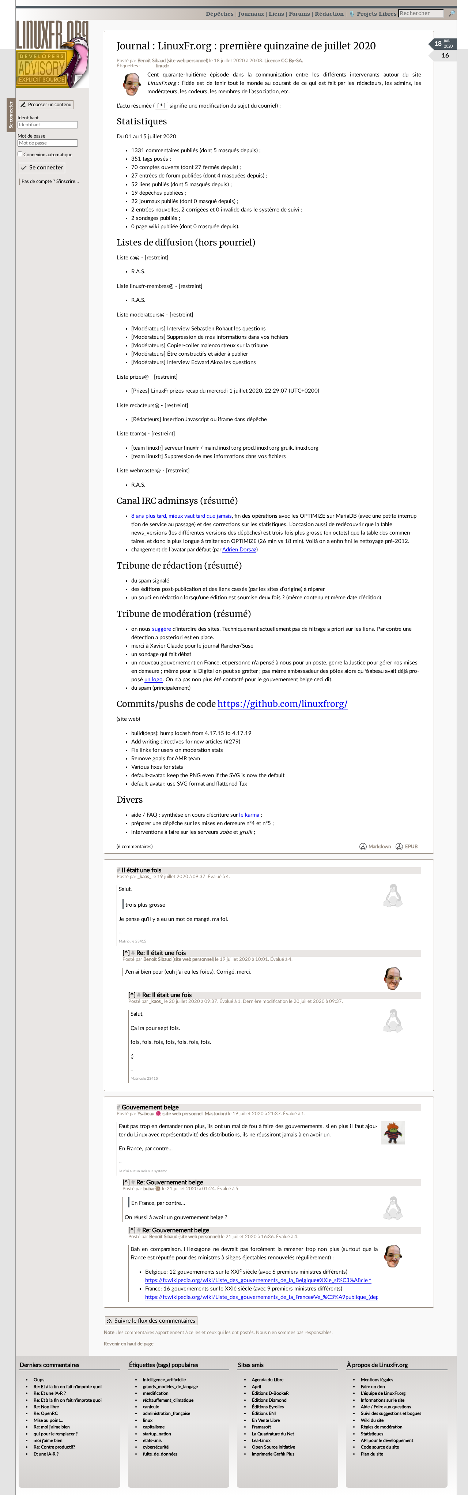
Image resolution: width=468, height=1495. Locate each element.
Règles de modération (382, 1427)
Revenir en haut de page (129, 1344)
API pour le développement (387, 1440)
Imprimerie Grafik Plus (273, 1454)
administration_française (166, 1413)
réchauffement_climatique (168, 1400)
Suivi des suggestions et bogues (391, 1413)
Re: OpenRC (46, 1413)
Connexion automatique (47, 155)
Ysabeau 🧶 (149, 1114)
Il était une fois (141, 870)
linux (147, 1420)
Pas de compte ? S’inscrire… (50, 181)
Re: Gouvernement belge (169, 1182)
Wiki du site (372, 1420)
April (256, 1387)
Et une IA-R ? (46, 1454)
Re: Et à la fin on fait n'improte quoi (68, 1387)
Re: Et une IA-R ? (50, 1393)
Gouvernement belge (150, 1107)
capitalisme (154, 1427)
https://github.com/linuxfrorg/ (283, 703)
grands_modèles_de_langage (170, 1387)
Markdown (380, 846)
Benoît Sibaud (151, 61)
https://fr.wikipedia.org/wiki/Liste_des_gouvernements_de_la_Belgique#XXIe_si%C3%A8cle (256, 1280)
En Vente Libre (266, 1420)
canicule (151, 1407)
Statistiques (372, 1434)
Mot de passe (31, 136)
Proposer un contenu (49, 104)
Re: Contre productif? (54, 1447)
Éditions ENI (264, 1413)
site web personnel (187, 61)
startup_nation (157, 1434)
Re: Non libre (46, 1407)
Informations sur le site (382, 1400)
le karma (249, 815)
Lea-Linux (261, 1440)
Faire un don (373, 1387)
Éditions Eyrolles (268, 1407)
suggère (161, 629)
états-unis (152, 1440)
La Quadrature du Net (273, 1434)
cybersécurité (156, 1447)
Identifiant (28, 118)
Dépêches (220, 14)
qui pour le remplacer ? (56, 1434)
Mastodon (215, 1114)
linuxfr (162, 66)
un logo (153, 679)
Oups (39, 1380)
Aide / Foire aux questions (386, 1407)
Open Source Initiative (273, 1447)
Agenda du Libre (267, 1380)
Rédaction (329, 14)
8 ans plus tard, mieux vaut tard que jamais (181, 516)
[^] (126, 953)
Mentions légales (377, 1380)
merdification (156, 1393)
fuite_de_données (160, 1454)
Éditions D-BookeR (270, 1393)
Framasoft (261, 1427)
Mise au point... (48, 1420)
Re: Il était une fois (161, 953)
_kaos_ (144, 876)
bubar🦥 (152, 1189)
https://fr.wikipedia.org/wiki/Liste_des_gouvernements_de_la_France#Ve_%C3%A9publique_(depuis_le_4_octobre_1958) (291, 1297)
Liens (276, 14)
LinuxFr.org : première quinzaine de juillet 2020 (267, 46)
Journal (133, 46)
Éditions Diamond (269, 1400)
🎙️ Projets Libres (372, 14)
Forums (299, 14)
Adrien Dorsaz (239, 549)
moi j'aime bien (48, 1440)
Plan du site (372, 1454)
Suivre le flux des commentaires (154, 1321)
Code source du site (380, 1447)
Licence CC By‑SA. (283, 61)
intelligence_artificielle (164, 1380)
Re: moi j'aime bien (52, 1427)
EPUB (411, 846)
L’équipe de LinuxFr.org (383, 1393)
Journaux (251, 14)
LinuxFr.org (52, 50)
